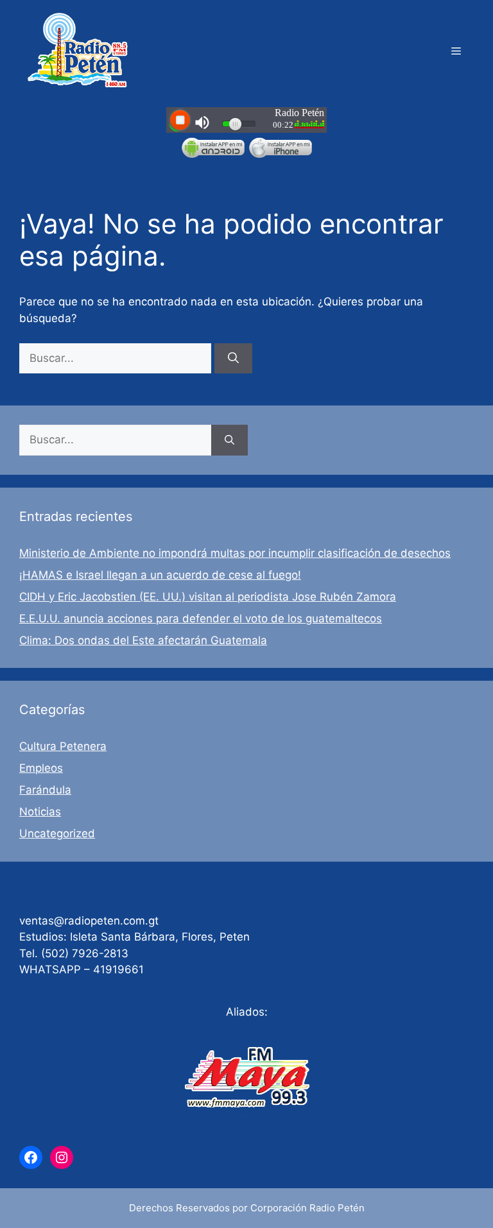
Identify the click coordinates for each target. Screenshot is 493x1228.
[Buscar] (233, 358)
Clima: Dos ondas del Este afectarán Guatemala (143, 640)
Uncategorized (57, 833)
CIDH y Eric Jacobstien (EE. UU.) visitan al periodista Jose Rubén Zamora (207, 596)
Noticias (40, 811)
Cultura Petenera (63, 746)
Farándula (45, 789)
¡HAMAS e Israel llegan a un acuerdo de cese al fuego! (160, 574)
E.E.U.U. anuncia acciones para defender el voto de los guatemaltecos (200, 618)
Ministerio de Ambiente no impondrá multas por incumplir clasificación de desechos (235, 553)
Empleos (41, 768)
